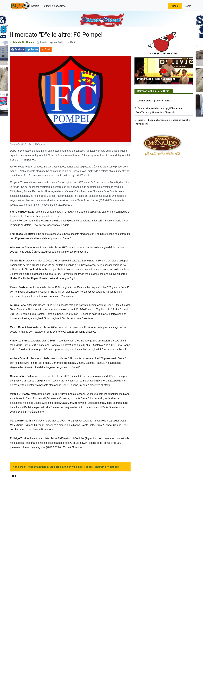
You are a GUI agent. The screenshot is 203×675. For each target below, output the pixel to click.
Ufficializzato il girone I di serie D (155, 100)
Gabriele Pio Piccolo (23, 42)
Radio (175, 5)
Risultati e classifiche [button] (54, 5)
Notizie (35, 5)
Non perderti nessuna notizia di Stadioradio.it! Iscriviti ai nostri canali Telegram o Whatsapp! (66, 466)
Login (188, 5)
